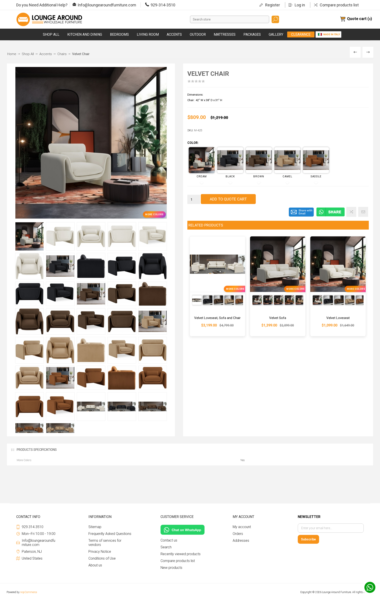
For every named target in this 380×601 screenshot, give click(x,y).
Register (272, 5)
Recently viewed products (181, 554)
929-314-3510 (163, 5)
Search (275, 19)
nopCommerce (28, 592)
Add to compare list (351, 212)
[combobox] (229, 19)
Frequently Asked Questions (109, 534)
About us (95, 565)
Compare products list (339, 5)
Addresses (241, 540)
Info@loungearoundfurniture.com (107, 5)
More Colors (154, 214)
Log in (300, 5)
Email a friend (363, 212)
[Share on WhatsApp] (330, 215)
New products (171, 568)
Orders (238, 534)
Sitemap (94, 527)
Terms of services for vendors (104, 542)
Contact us (169, 540)
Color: (193, 143)
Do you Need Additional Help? (42, 5)
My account (242, 527)
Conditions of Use (102, 558)
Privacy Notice (99, 551)
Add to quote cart (228, 199)
